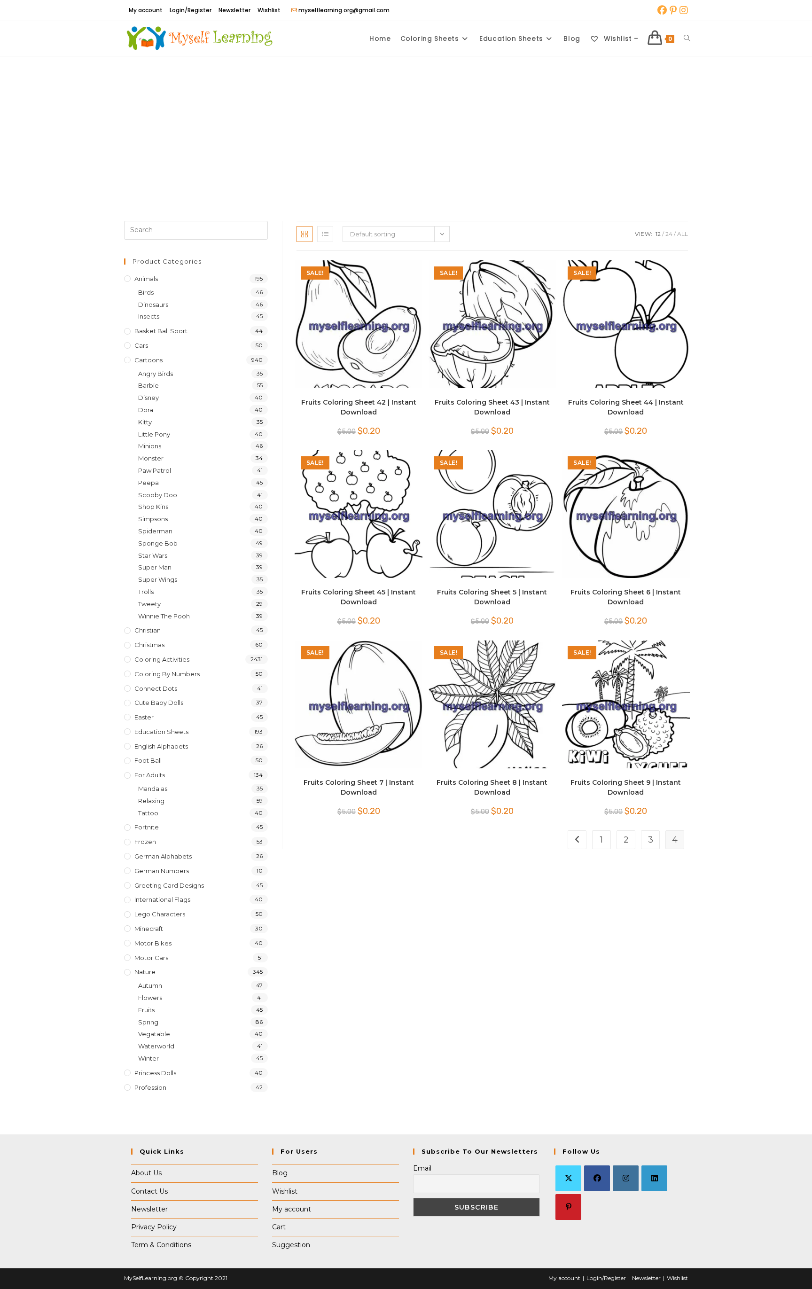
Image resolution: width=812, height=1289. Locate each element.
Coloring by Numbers (167, 674)
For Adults (149, 775)
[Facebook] (597, 1178)
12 (658, 233)
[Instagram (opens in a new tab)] (683, 10)
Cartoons (148, 360)
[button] (387, 272)
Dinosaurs (153, 304)
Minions (149, 446)
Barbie (148, 385)
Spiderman (155, 531)
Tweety (149, 604)
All (682, 233)
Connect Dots (155, 688)
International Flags (162, 899)
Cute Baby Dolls (158, 702)
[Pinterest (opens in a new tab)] (673, 10)
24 (668, 233)
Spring (148, 1022)
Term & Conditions (161, 1245)
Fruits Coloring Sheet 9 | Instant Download (625, 787)
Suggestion (291, 1245)
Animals (146, 278)
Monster (151, 458)
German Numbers (161, 871)
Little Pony (154, 434)
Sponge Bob (158, 543)
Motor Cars (151, 957)
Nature (145, 972)
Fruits (146, 1010)
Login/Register (190, 10)
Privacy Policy (154, 1227)
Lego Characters (159, 914)
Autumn (150, 985)
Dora (145, 410)
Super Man (155, 567)
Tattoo (148, 813)
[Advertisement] (406, 127)
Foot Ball (148, 760)
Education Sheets (161, 731)
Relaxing (151, 801)
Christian (147, 630)
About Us (146, 1173)
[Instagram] (626, 1178)
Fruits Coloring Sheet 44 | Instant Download (626, 407)
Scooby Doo (157, 495)
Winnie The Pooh (164, 616)
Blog (280, 1173)
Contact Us (149, 1191)
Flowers (150, 997)
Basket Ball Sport (160, 331)
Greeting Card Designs (169, 885)
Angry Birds (155, 373)
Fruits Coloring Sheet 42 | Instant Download (358, 407)
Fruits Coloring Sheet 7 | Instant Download (359, 787)
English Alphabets (161, 746)
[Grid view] (304, 234)
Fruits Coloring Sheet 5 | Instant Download (492, 597)
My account (146, 10)
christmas (149, 644)
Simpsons (153, 519)
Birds (146, 292)
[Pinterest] (568, 1207)
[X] (568, 1178)
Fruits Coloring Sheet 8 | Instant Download (492, 787)
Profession (150, 1087)
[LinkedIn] (654, 1178)
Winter (148, 1058)
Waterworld (156, 1046)
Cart (279, 1227)
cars (141, 345)
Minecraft (148, 928)
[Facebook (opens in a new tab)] (662, 10)
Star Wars (152, 555)
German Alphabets (163, 856)
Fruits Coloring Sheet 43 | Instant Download (492, 407)
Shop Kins (153, 506)
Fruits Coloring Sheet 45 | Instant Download (358, 597)
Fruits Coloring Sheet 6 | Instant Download (625, 597)
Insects (148, 316)
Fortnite (146, 827)
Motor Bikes (153, 943)
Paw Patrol (154, 470)
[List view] (325, 234)
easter (144, 717)
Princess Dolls (155, 1073)
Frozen (145, 841)
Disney (148, 397)
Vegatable (154, 1034)
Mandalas (152, 788)
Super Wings (157, 579)
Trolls (146, 591)
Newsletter (234, 10)
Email (422, 1168)
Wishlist (269, 10)
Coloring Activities (161, 659)
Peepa (148, 482)
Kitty (145, 422)
